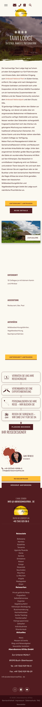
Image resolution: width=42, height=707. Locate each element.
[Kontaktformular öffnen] (14, 5)
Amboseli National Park (14, 79)
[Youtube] (27, 689)
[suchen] (30, 5)
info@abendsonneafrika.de (13, 471)
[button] (21, 233)
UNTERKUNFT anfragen (21, 203)
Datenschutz (30, 700)
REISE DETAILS (21, 211)
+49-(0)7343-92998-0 (13, 468)
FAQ (38, 700)
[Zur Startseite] (21, 12)
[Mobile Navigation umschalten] (6, 5)
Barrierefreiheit (8, 700)
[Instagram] (15, 689)
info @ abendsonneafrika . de (13, 677)
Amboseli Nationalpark (15, 100)
